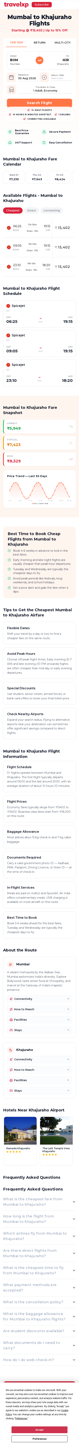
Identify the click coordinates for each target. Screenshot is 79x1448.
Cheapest (13, 210)
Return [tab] (39, 42)
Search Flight (39, 103)
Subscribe (42, 4)
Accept (39, 1430)
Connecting (52, 210)
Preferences (40, 1439)
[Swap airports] (39, 60)
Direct (31, 210)
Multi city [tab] (63, 42)
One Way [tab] (16, 42)
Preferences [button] (21, 1418)
